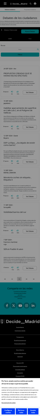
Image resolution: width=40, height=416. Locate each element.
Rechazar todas (21, 411)
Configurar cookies (8, 411)
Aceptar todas (33, 411)
